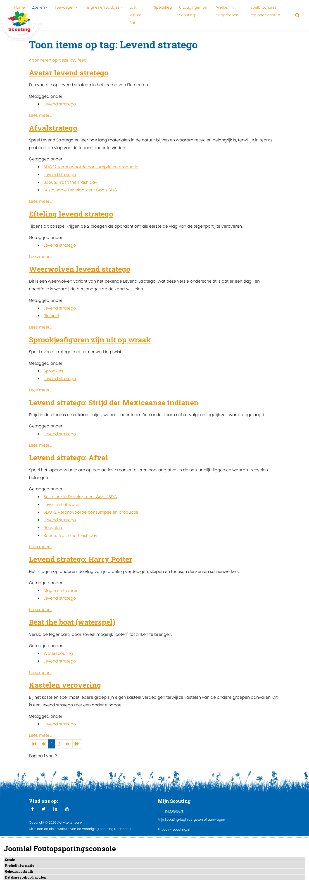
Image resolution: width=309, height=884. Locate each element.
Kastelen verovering (65, 685)
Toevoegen (65, 7)
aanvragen (216, 819)
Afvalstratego (53, 128)
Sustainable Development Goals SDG (80, 190)
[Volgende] (68, 744)
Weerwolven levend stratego (79, 269)
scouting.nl (181, 829)
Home (19, 7)
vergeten (196, 819)
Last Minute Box (135, 15)
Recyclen (53, 527)
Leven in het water (62, 504)
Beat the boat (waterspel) (72, 622)
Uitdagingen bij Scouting (193, 11)
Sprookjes (53, 371)
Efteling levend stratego (71, 214)
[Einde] (77, 744)
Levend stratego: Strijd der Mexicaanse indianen (114, 402)
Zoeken (38, 7)
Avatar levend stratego (68, 72)
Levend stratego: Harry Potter (80, 559)
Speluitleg (163, 7)
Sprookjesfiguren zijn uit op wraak (90, 339)
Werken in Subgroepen (227, 11)
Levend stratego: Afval (68, 457)
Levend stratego (60, 104)
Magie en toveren (61, 590)
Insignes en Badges (102, 7)
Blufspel (51, 316)
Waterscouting (58, 653)
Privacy (163, 829)
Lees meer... (40, 115)
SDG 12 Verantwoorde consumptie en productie (91, 167)
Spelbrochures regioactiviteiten (265, 11)
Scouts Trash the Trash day (70, 182)
